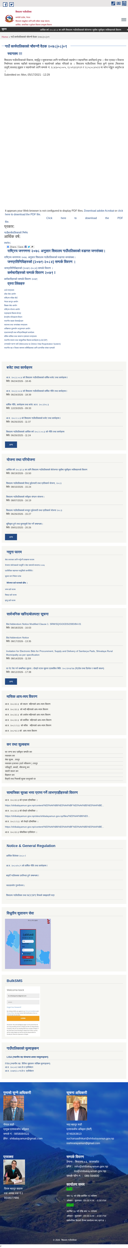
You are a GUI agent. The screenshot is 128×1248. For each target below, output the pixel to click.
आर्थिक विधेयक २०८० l (16, 855)
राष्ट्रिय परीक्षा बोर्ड (10, 298)
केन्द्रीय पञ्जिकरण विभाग (13, 317)
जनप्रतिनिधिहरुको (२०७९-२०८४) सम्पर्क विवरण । (28, 268)
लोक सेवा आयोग (10, 294)
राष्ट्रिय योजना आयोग (12, 309)
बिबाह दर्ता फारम (10, 595)
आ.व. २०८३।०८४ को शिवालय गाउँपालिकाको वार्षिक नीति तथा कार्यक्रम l (36, 391)
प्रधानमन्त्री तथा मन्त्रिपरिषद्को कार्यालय (19, 332)
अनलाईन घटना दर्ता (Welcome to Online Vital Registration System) (32, 344)
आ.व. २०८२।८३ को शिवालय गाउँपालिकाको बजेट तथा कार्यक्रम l (33, 418)
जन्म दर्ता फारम (10, 589)
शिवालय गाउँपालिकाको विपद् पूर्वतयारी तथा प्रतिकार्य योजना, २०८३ (34, 483)
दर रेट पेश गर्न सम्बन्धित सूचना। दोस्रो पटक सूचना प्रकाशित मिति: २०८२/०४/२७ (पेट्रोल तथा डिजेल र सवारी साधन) (55, 668)
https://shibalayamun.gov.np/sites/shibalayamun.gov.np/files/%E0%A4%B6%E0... (47, 816)
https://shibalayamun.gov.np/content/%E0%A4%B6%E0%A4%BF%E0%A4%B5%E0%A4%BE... (54, 805)
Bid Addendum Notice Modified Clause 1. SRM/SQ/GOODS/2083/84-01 (43, 624)
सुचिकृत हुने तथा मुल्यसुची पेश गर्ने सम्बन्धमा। (24, 523)
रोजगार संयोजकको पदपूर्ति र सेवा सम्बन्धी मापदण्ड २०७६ (25, 565)
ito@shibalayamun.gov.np (90, 1171)
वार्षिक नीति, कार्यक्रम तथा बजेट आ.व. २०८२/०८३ (27, 404)
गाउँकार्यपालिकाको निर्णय (16, 232)
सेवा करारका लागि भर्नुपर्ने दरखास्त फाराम (19, 559)
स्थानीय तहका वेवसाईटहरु (13, 321)
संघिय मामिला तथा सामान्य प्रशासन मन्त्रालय (20, 336)
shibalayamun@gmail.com (26, 1138)
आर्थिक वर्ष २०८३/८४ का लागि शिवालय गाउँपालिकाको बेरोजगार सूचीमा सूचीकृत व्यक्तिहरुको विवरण (71, 29)
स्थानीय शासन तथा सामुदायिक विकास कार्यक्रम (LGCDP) (25, 340)
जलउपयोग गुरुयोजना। (15, 885)
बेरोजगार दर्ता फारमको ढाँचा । (17, 583)
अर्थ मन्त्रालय (9, 290)
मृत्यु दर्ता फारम (10, 600)
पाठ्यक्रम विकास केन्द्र (12, 313)
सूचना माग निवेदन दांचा (13, 576)
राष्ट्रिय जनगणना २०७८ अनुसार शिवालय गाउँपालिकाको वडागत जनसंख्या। (40, 257)
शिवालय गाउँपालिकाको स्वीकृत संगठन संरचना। (25, 496)
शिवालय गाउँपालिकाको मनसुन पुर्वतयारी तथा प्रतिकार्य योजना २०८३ (34, 510)
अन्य (11, 444)
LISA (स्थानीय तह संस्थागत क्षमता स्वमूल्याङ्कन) (27, 1057)
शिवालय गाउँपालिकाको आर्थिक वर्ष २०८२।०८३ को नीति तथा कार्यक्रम (35, 431)
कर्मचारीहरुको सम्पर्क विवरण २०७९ (21, 279)
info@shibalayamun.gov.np (91, 1166)
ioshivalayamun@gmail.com (83, 1143)
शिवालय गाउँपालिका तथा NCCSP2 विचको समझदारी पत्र (30, 895)
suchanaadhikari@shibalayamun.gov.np (90, 1138)
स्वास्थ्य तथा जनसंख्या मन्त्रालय (15, 325)
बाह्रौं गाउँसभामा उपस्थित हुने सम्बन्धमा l (22, 875)
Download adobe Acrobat (99, 210)
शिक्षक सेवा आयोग (10, 305)
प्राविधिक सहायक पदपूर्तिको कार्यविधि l (19, 570)
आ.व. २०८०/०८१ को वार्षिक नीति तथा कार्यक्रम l (26, 865)
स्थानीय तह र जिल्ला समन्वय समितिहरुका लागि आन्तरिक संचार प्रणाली (29, 348)
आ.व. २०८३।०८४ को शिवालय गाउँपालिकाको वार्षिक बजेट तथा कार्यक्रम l (37, 377)
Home (5, 36)
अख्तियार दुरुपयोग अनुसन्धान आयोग (17, 328)
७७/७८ (7, 242)
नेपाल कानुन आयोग (11, 301)
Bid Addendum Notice (17, 637)
